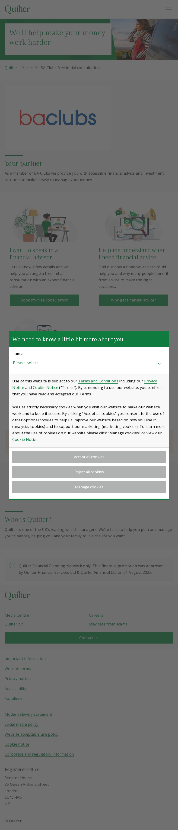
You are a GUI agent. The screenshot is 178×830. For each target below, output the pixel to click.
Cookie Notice (45, 387)
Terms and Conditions (98, 381)
